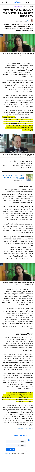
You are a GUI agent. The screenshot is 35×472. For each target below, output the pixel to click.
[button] (27, 2)
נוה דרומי (31, 428)
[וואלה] (17, 2)
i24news (20, 428)
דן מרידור (25, 428)
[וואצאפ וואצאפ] (6, 2)
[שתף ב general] (3, 2)
